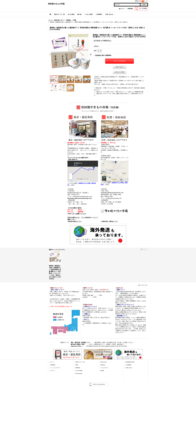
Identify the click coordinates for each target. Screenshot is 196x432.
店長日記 (103, 364)
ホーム (52, 362)
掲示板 (102, 370)
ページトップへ (143, 285)
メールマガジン (105, 367)
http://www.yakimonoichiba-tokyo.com (79, 198)
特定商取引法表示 (130, 362)
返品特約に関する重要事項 (103, 55)
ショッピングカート (56, 367)
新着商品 (78, 367)
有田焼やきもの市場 (56, 4)
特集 (77, 364)
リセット (145, 249)
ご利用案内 (128, 364)
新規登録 (130, 8)
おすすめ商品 (79, 370)
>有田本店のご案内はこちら (109, 221)
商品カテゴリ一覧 (80, 362)
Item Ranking (79, 373)
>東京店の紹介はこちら (74, 221)
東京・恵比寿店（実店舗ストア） (81, 342)
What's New (104, 362)
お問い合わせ (119, 67)
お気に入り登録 (119, 72)
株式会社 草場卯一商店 (77, 344)
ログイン (122, 8)
